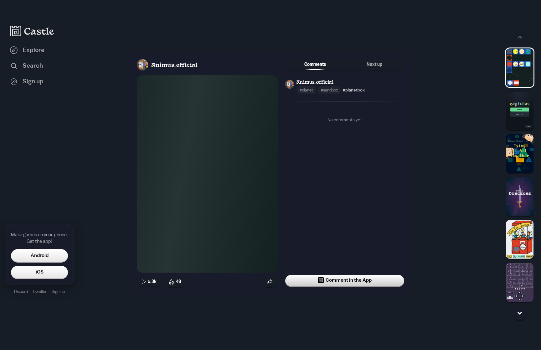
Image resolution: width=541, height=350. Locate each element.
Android (40, 255)
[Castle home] (32, 31)
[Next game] (520, 313)
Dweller (40, 292)
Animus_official (174, 65)
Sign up (58, 292)
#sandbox (329, 90)
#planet (306, 90)
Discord (21, 292)
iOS (40, 271)
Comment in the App (349, 280)
